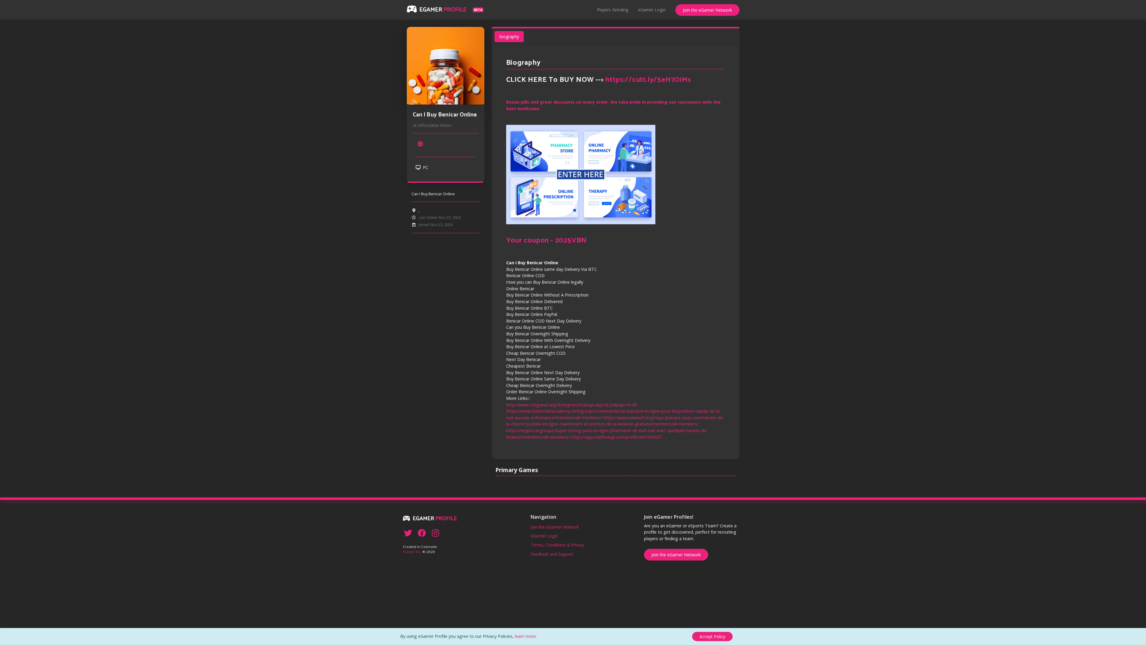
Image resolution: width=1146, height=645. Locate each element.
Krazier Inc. (412, 551)
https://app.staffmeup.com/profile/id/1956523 (616, 437)
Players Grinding (613, 10)
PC (425, 167)
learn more (525, 636)
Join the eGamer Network (707, 10)
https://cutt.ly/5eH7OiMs (648, 80)
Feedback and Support (552, 554)
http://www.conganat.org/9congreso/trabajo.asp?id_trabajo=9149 (571, 405)
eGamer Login (652, 10)
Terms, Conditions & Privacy (557, 545)
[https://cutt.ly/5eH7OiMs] (420, 144)
